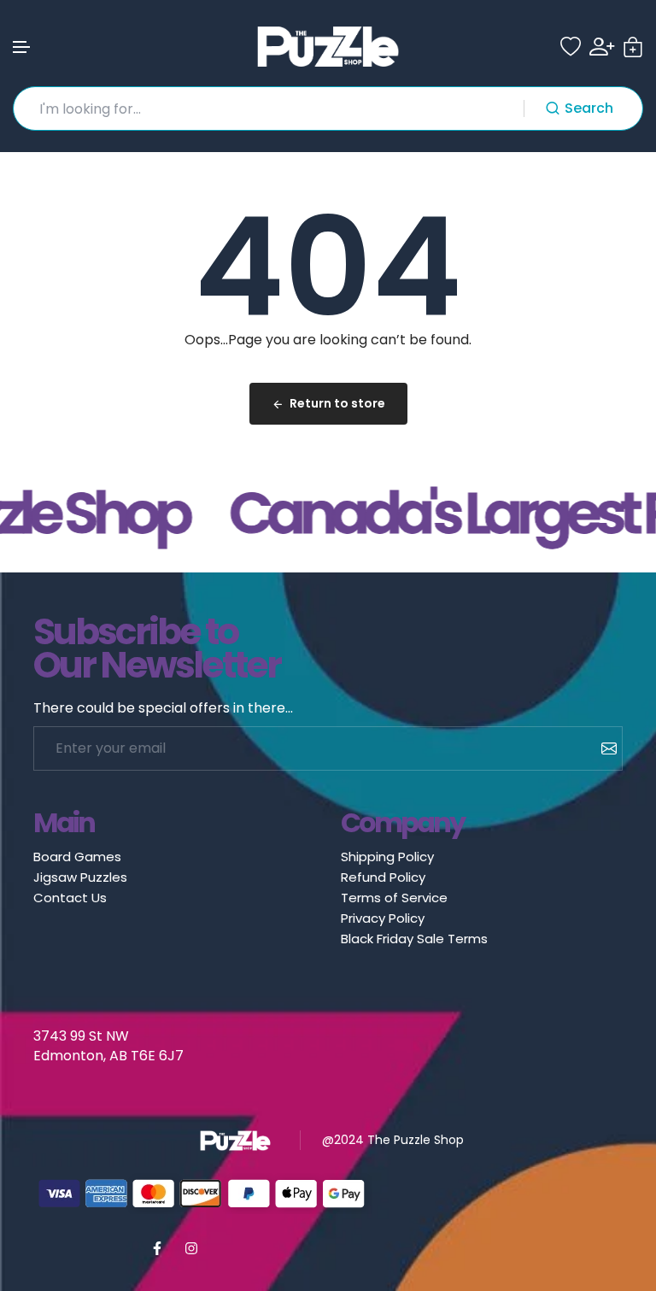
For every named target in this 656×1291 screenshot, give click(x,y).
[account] (601, 46)
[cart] (633, 47)
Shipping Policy (387, 857)
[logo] (328, 46)
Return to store (337, 403)
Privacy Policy (383, 918)
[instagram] (191, 1248)
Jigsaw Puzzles (80, 877)
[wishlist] (570, 47)
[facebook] (157, 1248)
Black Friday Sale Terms (414, 939)
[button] (22, 47)
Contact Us (70, 898)
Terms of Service (394, 898)
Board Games (77, 857)
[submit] (603, 748)
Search (589, 108)
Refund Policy (383, 877)
